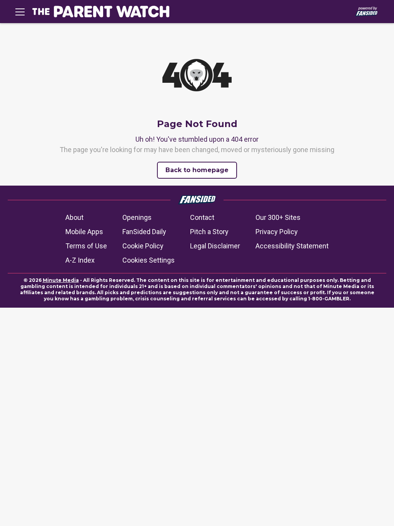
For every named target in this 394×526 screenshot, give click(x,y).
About (74, 217)
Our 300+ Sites (278, 217)
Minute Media (61, 280)
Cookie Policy (143, 246)
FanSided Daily (144, 232)
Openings (137, 217)
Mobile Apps (84, 232)
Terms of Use (86, 246)
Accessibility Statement (292, 246)
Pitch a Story (209, 232)
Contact (202, 217)
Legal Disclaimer (215, 246)
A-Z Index (80, 260)
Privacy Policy (276, 232)
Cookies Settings (148, 260)
